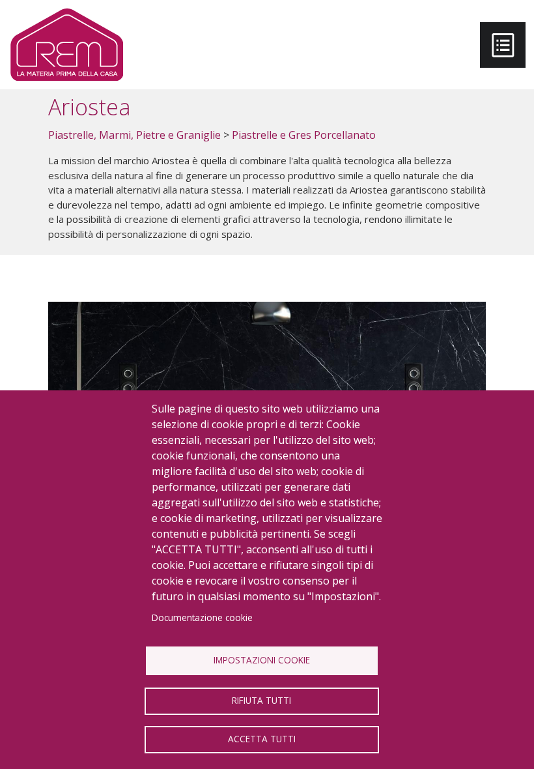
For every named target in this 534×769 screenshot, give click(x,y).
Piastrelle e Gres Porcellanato (304, 135)
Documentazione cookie (202, 617)
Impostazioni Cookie (262, 660)
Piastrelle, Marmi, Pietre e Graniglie (134, 135)
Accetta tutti (262, 739)
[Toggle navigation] (502, 45)
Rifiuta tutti (261, 700)
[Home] (66, 44)
